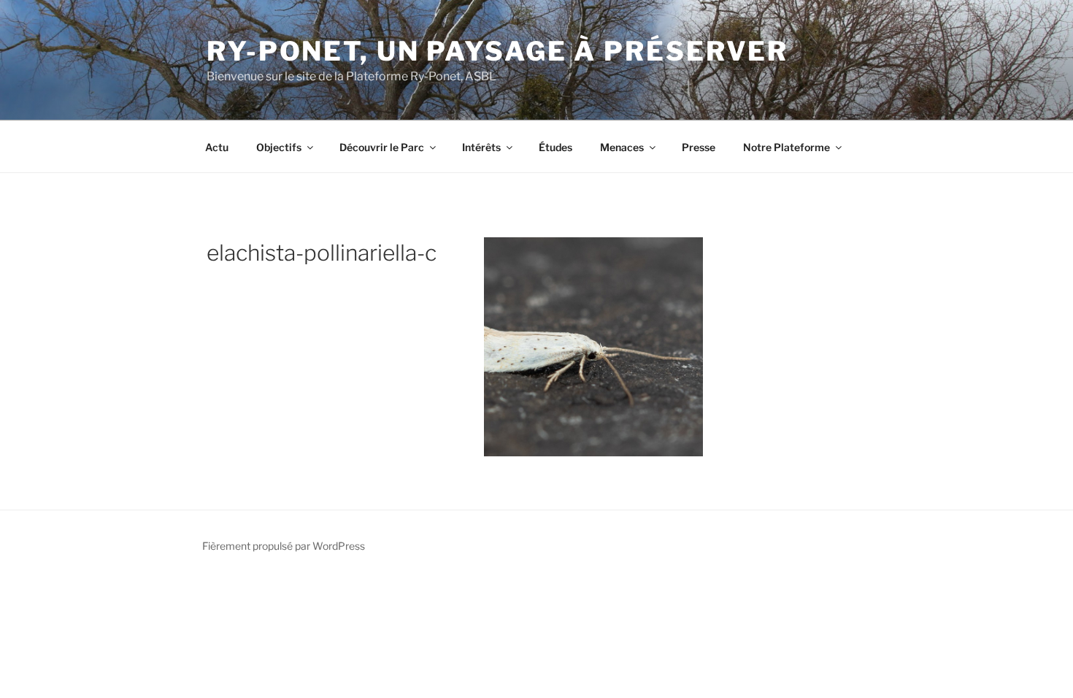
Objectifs (278, 147)
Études (555, 147)
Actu (216, 147)
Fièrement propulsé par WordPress (283, 546)
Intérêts (481, 147)
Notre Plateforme (786, 147)
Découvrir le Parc (381, 147)
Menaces (622, 147)
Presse (698, 147)
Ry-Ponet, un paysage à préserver (497, 51)
